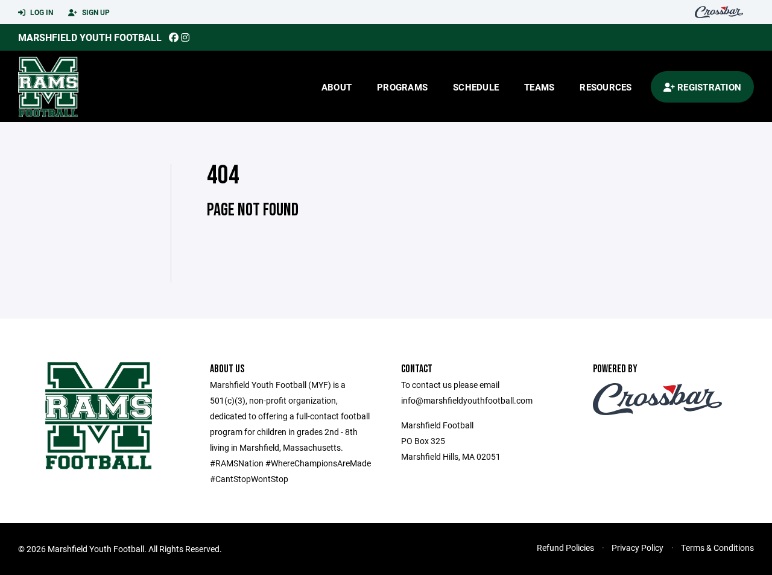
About (336, 87)
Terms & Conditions (717, 547)
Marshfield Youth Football (90, 37)
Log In (40, 12)
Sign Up (95, 12)
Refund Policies (565, 547)
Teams (539, 87)
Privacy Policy (637, 547)
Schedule (476, 87)
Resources (605, 87)
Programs (402, 87)
